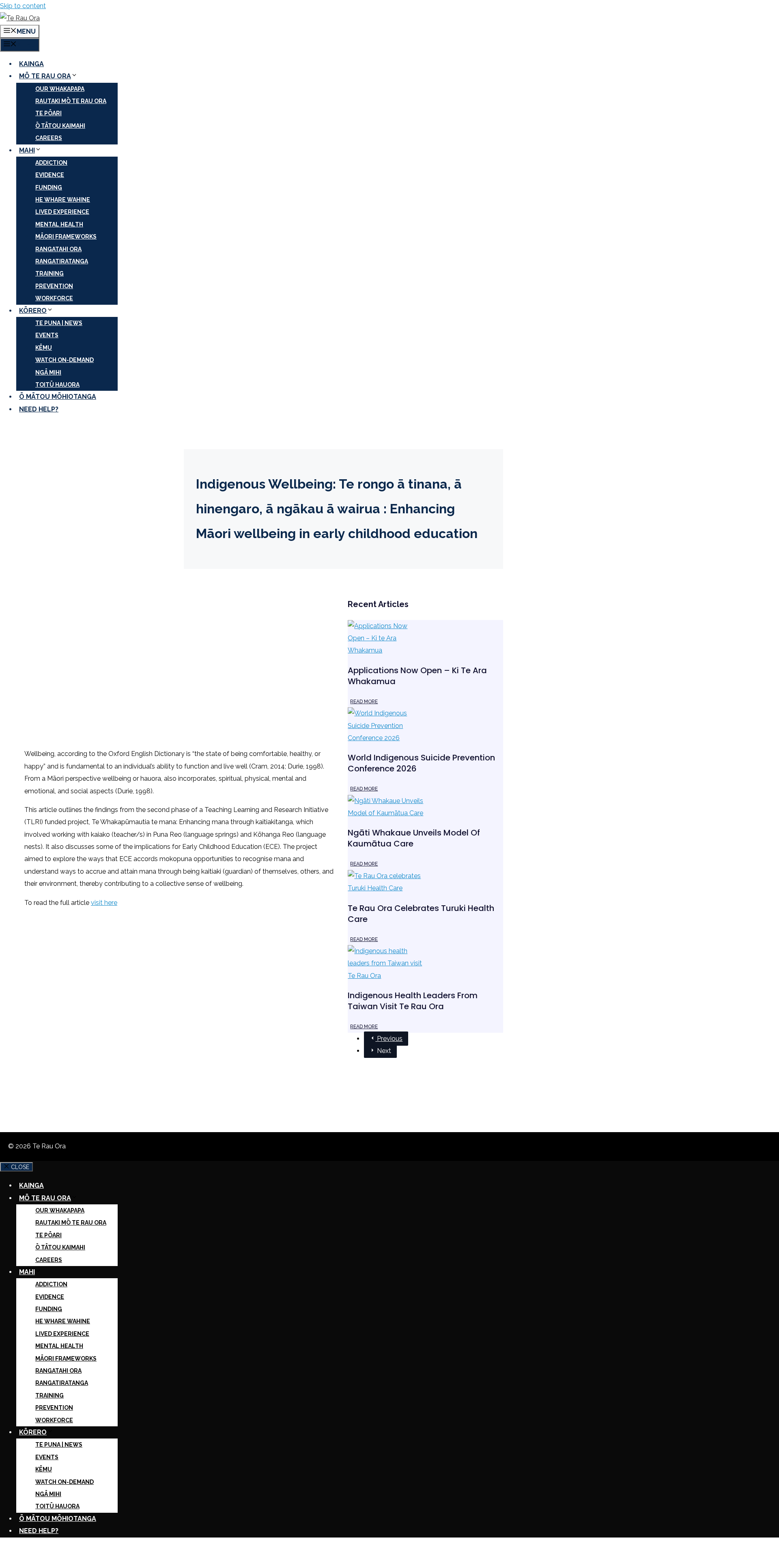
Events (46, 335)
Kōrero (33, 310)
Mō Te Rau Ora (45, 76)
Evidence (49, 175)
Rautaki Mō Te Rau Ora (70, 101)
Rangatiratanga (61, 261)
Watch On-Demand (64, 360)
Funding (48, 187)
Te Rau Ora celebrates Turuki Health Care (421, 913)
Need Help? (38, 409)
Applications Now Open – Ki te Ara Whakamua (417, 676)
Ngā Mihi (48, 372)
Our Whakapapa (59, 89)
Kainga (31, 64)
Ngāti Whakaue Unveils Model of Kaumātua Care (414, 838)
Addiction (51, 162)
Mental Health (59, 224)
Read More (364, 701)
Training (49, 273)
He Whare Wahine (62, 199)
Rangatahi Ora (58, 249)
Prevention (54, 286)
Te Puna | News (58, 323)
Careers (48, 138)
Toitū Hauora (57, 384)
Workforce (54, 298)
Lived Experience (62, 212)
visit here (104, 903)
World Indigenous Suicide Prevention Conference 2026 (421, 763)
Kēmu (43, 348)
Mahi (27, 150)
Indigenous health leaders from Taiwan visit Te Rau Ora (413, 1001)
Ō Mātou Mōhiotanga (57, 397)
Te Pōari (48, 113)
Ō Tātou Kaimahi (60, 126)
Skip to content (23, 6)
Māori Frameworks (66, 236)
